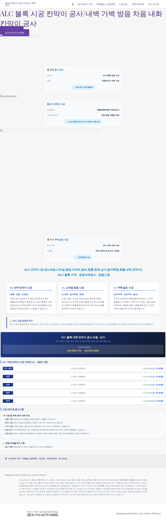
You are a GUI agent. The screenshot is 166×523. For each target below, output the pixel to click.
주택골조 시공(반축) (106, 4)
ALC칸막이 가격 (85, 4)
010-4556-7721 (74, 351)
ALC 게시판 (153, 4)
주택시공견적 (138, 4)
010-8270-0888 (92, 351)
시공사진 (123, 4)
